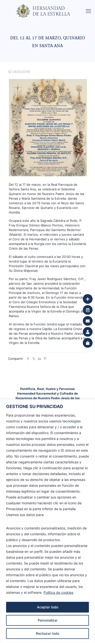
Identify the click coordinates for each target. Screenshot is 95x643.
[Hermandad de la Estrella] (49, 6)
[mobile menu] (88, 11)
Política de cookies (58, 592)
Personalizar (47, 620)
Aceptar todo (47, 607)
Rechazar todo (47, 633)
